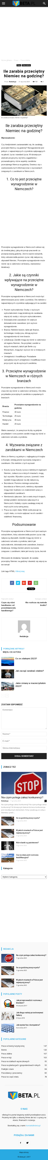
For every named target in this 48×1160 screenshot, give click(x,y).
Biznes (4, 1050)
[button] (44, 3)
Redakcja (12, 82)
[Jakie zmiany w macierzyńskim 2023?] (7, 686)
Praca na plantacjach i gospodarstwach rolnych (20, 1065)
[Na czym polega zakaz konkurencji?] (24, 783)
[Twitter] (27, 1142)
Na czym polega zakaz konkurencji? (22, 797)
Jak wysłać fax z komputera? (28, 1025)
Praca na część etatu (10, 1077)
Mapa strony (24, 1152)
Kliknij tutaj (20, 571)
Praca (18, 65)
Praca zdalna (26, 65)
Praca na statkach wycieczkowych (15, 1061)
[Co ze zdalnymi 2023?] (7, 661)
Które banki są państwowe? (27, 843)
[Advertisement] (24, 32)
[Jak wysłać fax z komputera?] (7, 1028)
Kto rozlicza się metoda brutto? (36, 603)
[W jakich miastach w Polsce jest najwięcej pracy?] (7, 833)
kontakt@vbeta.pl (33, 1125)
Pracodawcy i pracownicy (11, 1073)
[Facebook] (20, 1142)
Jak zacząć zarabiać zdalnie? (29, 671)
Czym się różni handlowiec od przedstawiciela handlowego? (8, 606)
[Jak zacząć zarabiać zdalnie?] (7, 673)
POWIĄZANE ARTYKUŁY (13, 649)
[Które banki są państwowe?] (7, 845)
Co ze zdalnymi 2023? (26, 658)
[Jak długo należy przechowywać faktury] (7, 1015)
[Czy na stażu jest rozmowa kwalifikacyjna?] (7, 858)
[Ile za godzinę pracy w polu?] (7, 821)
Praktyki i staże (7, 1069)
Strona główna (6, 60)
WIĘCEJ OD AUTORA (12, 652)
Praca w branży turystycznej (12, 1046)
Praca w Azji (6, 1057)
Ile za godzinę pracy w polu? (28, 818)
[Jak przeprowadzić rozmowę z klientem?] (7, 1003)
